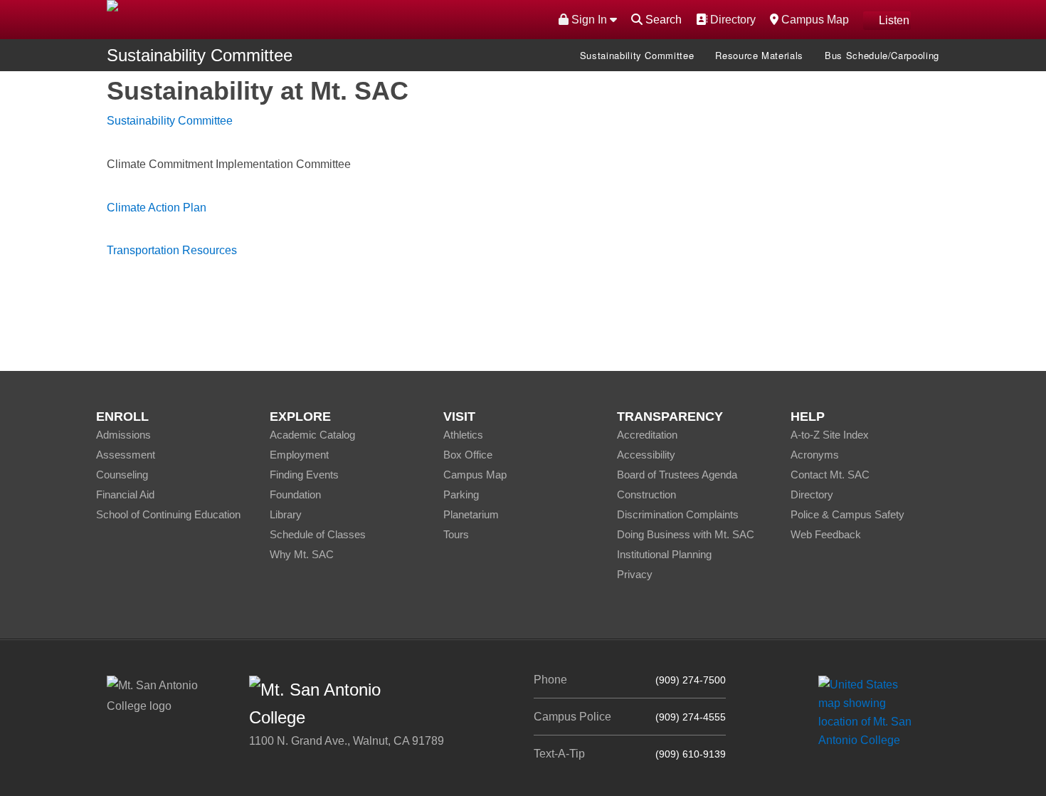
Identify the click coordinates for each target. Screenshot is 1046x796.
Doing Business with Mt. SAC (685, 534)
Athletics (463, 435)
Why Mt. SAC (302, 554)
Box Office (467, 455)
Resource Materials (759, 55)
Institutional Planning (664, 554)
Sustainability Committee (199, 55)
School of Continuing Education (168, 514)
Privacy (635, 574)
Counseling (122, 474)
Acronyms (815, 455)
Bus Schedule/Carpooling (882, 55)
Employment (299, 455)
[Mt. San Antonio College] (869, 712)
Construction (646, 494)
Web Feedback (826, 534)
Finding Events (304, 474)
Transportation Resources (172, 250)
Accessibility (646, 455)
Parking (461, 494)
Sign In (589, 20)
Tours (456, 534)
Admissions (123, 435)
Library (286, 514)
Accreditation (647, 435)
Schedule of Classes (318, 534)
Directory (731, 19)
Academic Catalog (312, 435)
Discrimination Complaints (678, 514)
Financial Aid (125, 494)
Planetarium (471, 514)
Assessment (125, 455)
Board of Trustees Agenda (677, 474)
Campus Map (813, 19)
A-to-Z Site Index (830, 435)
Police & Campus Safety (847, 514)
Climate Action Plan (156, 207)
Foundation (295, 494)
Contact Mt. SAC (830, 474)
